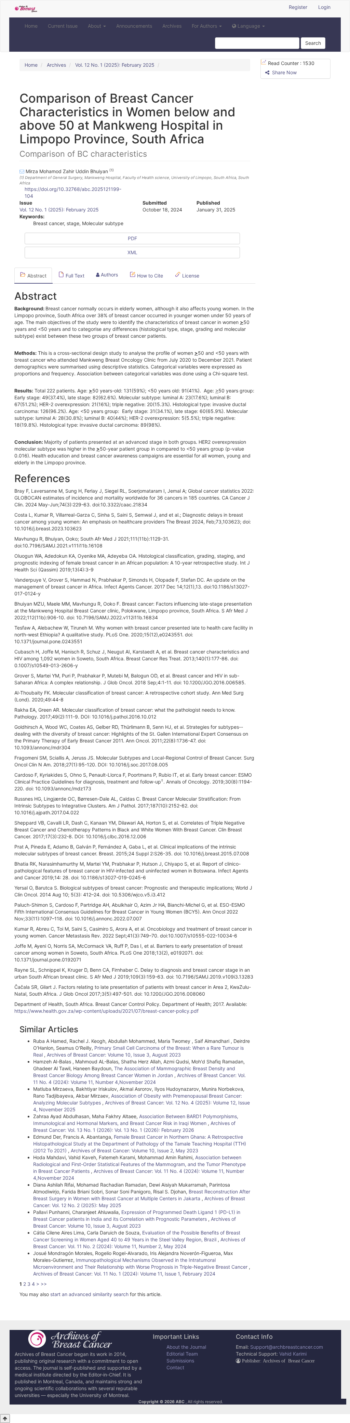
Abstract (36, 276)
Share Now (284, 72)
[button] (248, 26)
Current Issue (63, 26)
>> (44, 1284)
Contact (175, 1367)
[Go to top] (5, 1418)
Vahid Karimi (293, 1354)
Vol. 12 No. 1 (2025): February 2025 (114, 65)
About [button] (95, 26)
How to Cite (149, 276)
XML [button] (132, 252)
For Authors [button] (205, 26)
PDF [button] (132, 238)
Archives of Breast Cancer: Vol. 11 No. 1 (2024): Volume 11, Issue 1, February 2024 (124, 1274)
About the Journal (186, 1347)
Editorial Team (182, 1354)
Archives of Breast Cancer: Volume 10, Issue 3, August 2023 (114, 1055)
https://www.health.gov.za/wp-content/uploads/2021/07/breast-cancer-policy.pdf (106, 1011)
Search (313, 43)
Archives (171, 26)
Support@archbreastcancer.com (286, 1347)
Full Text (74, 276)
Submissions (180, 1360)
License (190, 276)
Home (31, 26)
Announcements (134, 26)
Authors (108, 274)
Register (298, 7)
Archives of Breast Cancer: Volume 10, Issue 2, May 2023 (134, 1150)
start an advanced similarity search (89, 1294)
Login (324, 7)
